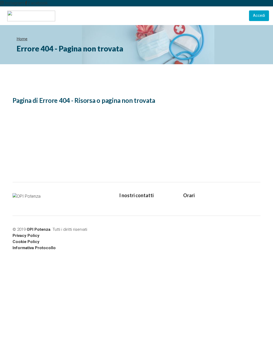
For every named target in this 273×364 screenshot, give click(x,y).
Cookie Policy (26, 241)
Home (22, 39)
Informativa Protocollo (34, 247)
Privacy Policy (26, 235)
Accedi (259, 15)
